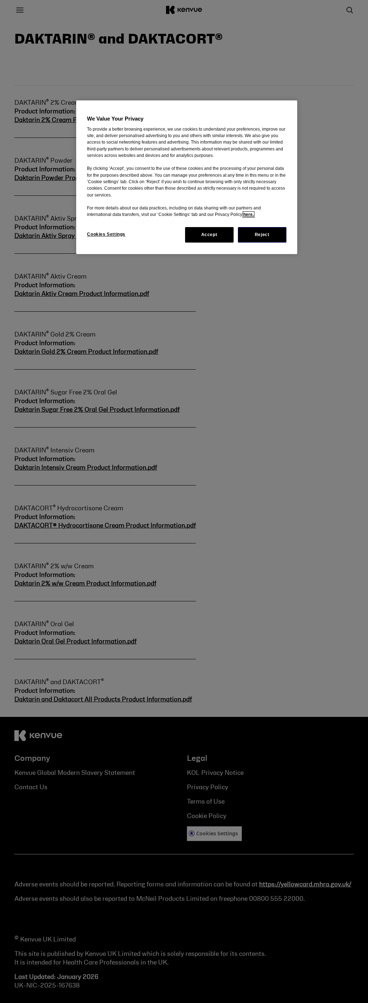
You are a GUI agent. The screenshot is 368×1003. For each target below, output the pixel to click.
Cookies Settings (106, 234)
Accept (209, 234)
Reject (262, 234)
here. (248, 214)
